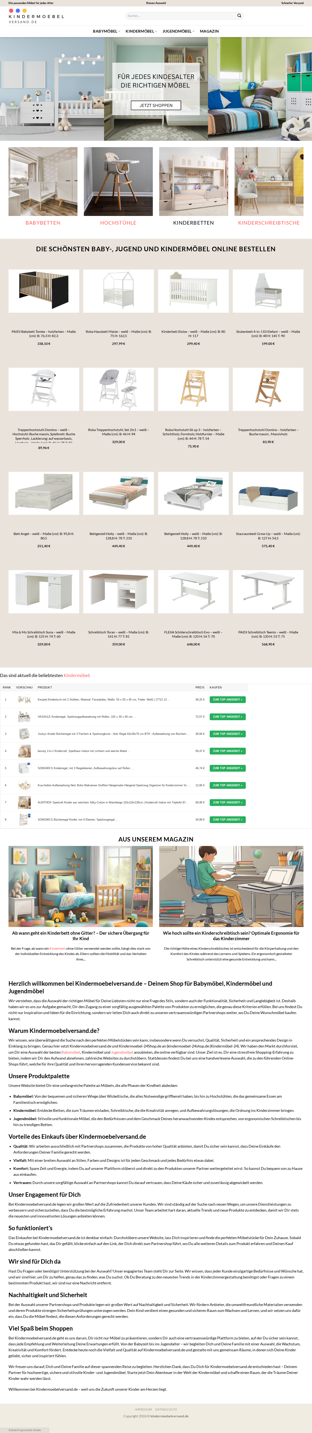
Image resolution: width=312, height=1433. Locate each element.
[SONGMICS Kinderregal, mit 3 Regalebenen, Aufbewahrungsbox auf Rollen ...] (24, 768)
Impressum (143, 1409)
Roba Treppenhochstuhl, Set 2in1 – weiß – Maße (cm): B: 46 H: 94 (118, 432)
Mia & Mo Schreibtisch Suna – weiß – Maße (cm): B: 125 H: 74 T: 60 (43, 634)
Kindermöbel (140, 31)
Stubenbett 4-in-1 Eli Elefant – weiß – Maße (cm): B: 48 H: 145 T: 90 (268, 333)
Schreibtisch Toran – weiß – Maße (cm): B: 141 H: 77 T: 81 (118, 634)
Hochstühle (118, 223)
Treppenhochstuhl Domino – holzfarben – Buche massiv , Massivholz (268, 432)
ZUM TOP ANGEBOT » (227, 699)
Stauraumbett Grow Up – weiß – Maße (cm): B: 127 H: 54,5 (268, 536)
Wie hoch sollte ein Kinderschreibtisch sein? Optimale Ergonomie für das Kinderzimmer (231, 935)
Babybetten (42, 223)
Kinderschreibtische (269, 223)
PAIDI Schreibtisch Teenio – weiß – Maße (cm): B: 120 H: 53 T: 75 (268, 634)
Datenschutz (166, 1409)
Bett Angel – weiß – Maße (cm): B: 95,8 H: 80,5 (44, 536)
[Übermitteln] (239, 16)
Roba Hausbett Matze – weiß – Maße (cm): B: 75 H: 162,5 (119, 333)
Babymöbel (105, 31)
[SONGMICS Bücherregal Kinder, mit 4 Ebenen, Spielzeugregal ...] (24, 819)
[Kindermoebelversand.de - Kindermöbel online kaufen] (37, 15)
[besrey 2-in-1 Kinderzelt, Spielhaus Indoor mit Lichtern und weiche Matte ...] (24, 751)
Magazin (209, 31)
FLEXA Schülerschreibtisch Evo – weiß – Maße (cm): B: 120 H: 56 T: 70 (193, 634)
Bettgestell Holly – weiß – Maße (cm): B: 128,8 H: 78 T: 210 (119, 536)
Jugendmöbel (177, 31)
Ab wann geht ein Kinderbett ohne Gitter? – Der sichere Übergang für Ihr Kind (80, 935)
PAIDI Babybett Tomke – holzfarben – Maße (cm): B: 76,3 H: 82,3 (44, 333)
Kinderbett (57, 948)
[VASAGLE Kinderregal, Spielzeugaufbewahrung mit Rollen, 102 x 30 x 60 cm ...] (24, 716)
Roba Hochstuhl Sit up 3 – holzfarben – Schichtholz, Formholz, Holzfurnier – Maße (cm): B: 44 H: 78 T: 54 (193, 434)
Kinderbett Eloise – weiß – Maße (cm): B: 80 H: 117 (193, 333)
